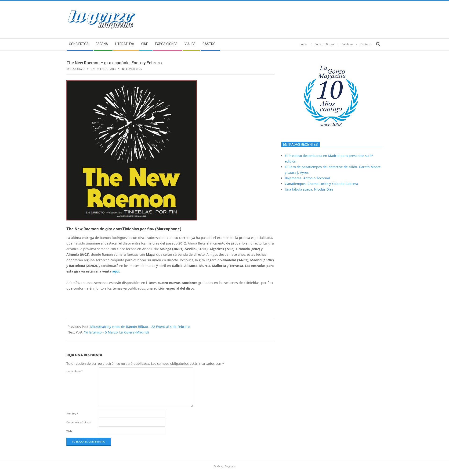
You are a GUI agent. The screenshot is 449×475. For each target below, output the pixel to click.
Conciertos (134, 69)
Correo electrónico (78, 422)
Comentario (74, 371)
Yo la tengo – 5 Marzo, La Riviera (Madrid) (116, 332)
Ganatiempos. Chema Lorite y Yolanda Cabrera (321, 183)
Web (69, 431)
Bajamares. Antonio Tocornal (307, 178)
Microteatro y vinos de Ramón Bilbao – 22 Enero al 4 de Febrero (140, 326)
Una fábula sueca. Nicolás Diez (309, 189)
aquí (115, 271)
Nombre (72, 413)
